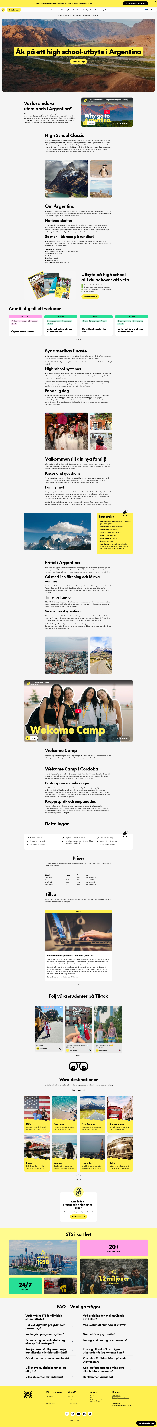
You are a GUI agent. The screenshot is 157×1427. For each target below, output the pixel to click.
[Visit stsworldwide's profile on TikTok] (37, 1048)
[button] (35, 1029)
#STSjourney (40, 1045)
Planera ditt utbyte (83, 10)
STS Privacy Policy (75, 1421)
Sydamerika (87, 15)
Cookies (84, 1421)
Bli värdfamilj (99, 10)
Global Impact (72, 1404)
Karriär (70, 1400)
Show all (78, 1179)
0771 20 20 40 (116, 1396)
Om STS (70, 1396)
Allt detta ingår (50, 1404)
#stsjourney (99, 1047)
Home (60, 15)
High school (70, 10)
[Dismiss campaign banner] (155, 2)
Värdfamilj (49, 1400)
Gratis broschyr (14, 10)
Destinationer (56, 10)
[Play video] (85, 123)
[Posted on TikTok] (60, 1049)
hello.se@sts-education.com (120, 1398)
